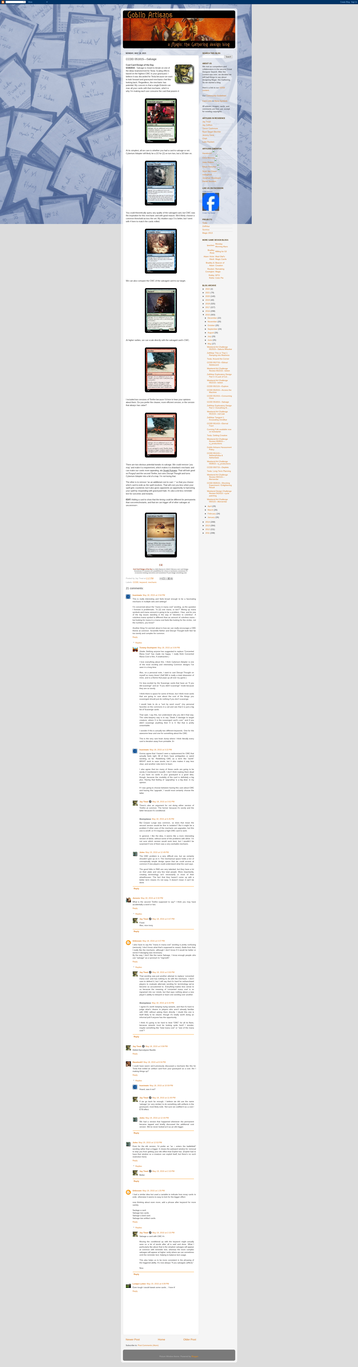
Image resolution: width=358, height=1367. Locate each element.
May (210, 344)
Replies (138, 643)
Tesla (204, 223)
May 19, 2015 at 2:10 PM (163, 1171)
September (213, 329)
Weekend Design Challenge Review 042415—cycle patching (219, 493)
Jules (142, 852)
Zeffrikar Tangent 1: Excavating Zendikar (217, 418)
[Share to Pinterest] (171, 578)
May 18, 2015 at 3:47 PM (163, 919)
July (210, 336)
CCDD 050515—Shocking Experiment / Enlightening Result (219, 485)
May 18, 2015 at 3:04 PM (169, 648)
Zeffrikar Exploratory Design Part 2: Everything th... (219, 407)
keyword (143, 582)
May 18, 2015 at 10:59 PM (161, 1086)
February (212, 514)
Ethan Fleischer (209, 167)
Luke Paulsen (208, 142)
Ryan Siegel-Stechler (211, 132)
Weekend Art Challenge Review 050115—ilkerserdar (217, 477)
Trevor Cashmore (210, 128)
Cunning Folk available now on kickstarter (219, 430)
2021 (207, 293)
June (210, 340)
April (210, 506)
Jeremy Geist (208, 135)
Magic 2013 (207, 233)
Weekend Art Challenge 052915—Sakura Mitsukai (219, 348)
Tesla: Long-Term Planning (219, 471)
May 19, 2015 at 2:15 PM (163, 1233)
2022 (207, 289)
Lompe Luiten (139, 1284)
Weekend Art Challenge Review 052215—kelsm (218, 369)
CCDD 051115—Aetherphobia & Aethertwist (215, 455)
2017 (207, 307)
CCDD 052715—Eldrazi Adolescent (217, 363)
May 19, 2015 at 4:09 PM (158, 1284)
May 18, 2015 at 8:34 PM (154, 1062)
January (211, 517)
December (212, 318)
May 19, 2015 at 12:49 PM (157, 852)
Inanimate (137, 595)
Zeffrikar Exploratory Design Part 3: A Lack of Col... (219, 375)
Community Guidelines (216, 96)
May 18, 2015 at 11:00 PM (164, 1098)
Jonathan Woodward (211, 178)
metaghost (207, 175)
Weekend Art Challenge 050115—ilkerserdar (217, 500)
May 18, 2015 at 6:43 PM (163, 1003)
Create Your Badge (208, 213)
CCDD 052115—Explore (217, 386)
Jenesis (136, 898)
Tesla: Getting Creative (217, 435)
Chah (204, 138)
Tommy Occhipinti (148, 648)
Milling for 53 (221, 251)
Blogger (194, 1356)
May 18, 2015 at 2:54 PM (154, 595)
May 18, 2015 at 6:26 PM (163, 819)
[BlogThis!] (163, 578)
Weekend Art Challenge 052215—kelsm (217, 381)
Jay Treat (143, 802)
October (211, 325)
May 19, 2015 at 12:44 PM (157, 1118)
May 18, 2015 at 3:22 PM (161, 750)
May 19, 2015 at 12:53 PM (150, 1142)
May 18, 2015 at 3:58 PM (156, 1046)
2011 (207, 533)
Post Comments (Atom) (148, 1345)
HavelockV (138, 1062)
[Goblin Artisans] (210, 210)
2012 (207, 529)
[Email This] (161, 578)
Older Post (189, 1339)
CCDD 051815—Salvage (218, 402)
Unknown (137, 941)
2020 (207, 296)
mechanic (152, 582)
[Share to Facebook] (169, 578)
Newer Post (133, 1339)
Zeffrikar (206, 226)
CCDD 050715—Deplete (218, 467)
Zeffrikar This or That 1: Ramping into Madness (218, 354)
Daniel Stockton (209, 181)
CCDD (135, 582)
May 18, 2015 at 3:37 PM (154, 941)
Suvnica (205, 230)
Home (161, 1339)
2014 (207, 522)
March (211, 510)
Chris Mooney (208, 158)
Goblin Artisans (207, 191)
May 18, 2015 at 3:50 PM (163, 972)
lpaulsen (210, 245)
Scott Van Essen (209, 171)
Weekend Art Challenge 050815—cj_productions (219, 462)
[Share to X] (166, 578)
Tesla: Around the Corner (218, 359)
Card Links (207, 101)
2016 (207, 311)
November (212, 322)
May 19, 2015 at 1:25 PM (154, 1191)
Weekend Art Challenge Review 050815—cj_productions (217, 441)
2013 (207, 526)
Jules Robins (208, 162)
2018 (207, 304)
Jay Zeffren (207, 125)
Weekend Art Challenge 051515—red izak (217, 413)
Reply (135, 637)
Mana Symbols (220, 101)
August (211, 333)
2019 (207, 300)
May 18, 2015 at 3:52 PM (163, 802)
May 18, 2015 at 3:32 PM (152, 898)
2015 (207, 315)
